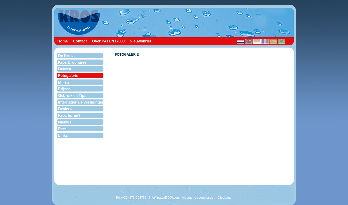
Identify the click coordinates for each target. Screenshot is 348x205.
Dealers (65, 109)
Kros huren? (69, 115)
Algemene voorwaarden (198, 197)
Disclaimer (225, 197)
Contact (80, 40)
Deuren (64, 69)
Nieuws (64, 122)
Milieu (63, 82)
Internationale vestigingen (81, 102)
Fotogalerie (68, 75)
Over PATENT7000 (108, 40)
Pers (62, 129)
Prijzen (64, 89)
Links (63, 135)
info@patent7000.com (164, 197)
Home (62, 40)
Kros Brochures (72, 62)
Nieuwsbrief (140, 40)
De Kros (65, 55)
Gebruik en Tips (72, 95)
